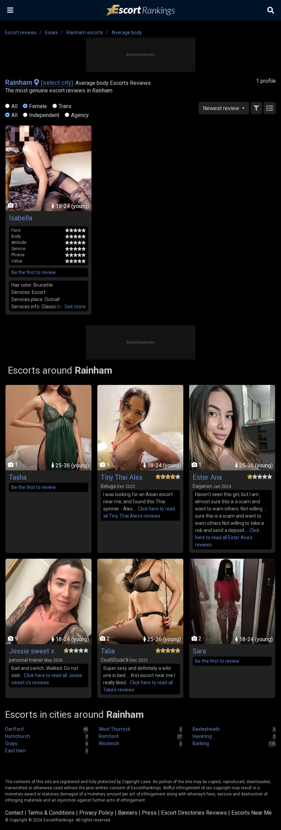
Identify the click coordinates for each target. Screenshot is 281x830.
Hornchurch (17, 736)
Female (38, 106)
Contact (14, 812)
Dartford (14, 729)
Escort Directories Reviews (194, 812)
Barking (201, 743)
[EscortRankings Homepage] (140, 10)
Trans (65, 106)
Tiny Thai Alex (122, 477)
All (14, 106)
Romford (108, 736)
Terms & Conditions (51, 812)
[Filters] (256, 108)
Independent (44, 115)
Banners (127, 812)
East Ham (15, 750)
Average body (127, 32)
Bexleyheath (206, 729)
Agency (80, 115)
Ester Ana (207, 477)
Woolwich (109, 743)
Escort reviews (21, 32)
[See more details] (75, 306)
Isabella (20, 218)
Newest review (222, 108)
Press (149, 812)
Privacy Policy (96, 812)
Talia (108, 651)
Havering (202, 736)
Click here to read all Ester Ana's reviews (227, 537)
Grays (11, 743)
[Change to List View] (270, 108)
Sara (199, 651)
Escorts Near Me (251, 812)
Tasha (17, 477)
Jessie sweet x (31, 651)
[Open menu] (10, 10)
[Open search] (270, 10)
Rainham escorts (84, 32)
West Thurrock (114, 729)
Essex (51, 32)
